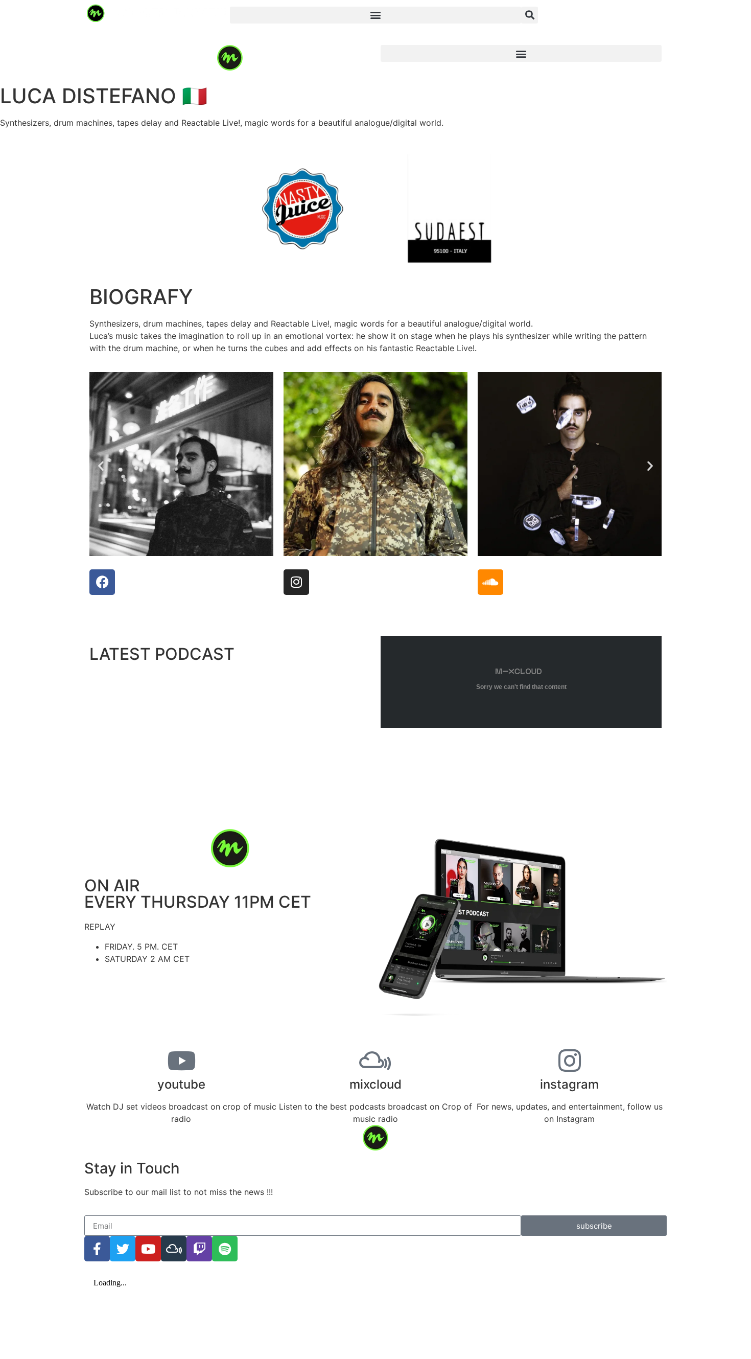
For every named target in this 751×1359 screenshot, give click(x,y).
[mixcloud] (375, 1060)
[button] (375, 15)
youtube (181, 1084)
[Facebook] (102, 582)
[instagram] (569, 1060)
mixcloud (375, 1084)
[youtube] (181, 1060)
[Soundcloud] (490, 582)
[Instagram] (296, 582)
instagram (569, 1084)
